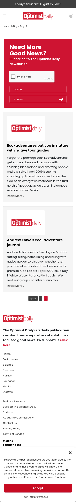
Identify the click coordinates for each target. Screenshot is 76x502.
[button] (70, 452)
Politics (7, 375)
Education (9, 381)
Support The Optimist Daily (19, 407)
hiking (14, 26)
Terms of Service (13, 434)
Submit (61, 99)
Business (8, 370)
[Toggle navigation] (4, 16)
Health (7, 386)
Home (6, 26)
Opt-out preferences (36, 497)
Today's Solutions (14, 401)
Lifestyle (8, 392)
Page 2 (23, 26)
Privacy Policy (11, 428)
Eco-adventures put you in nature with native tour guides (37, 148)
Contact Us (10, 423)
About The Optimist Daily (18, 417)
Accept (38, 488)
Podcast (8, 412)
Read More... (15, 196)
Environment (11, 359)
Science (8, 365)
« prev (33, 298)
